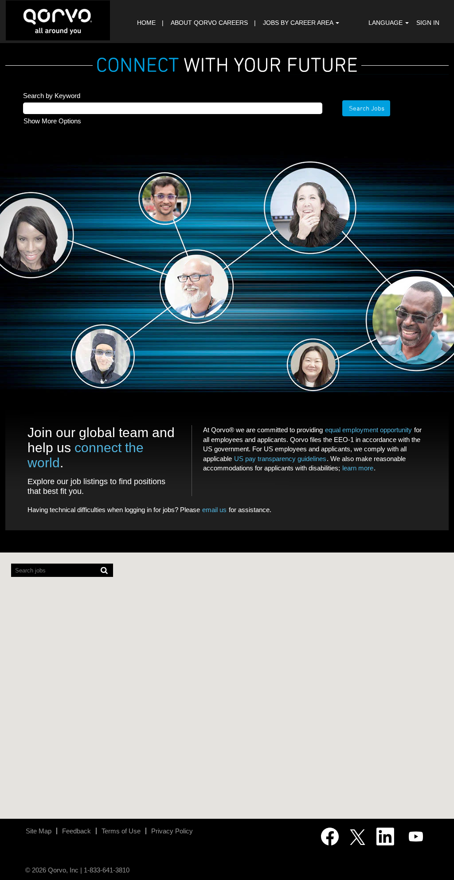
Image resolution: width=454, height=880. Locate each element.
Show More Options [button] (52, 121)
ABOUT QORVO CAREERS (209, 22)
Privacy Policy (172, 831)
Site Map (38, 831)
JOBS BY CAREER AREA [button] (299, 22)
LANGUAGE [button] (386, 22)
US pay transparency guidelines (280, 458)
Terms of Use (121, 831)
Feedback (76, 831)
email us (214, 509)
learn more (357, 468)
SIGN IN (427, 22)
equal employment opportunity (368, 430)
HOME (146, 22)
